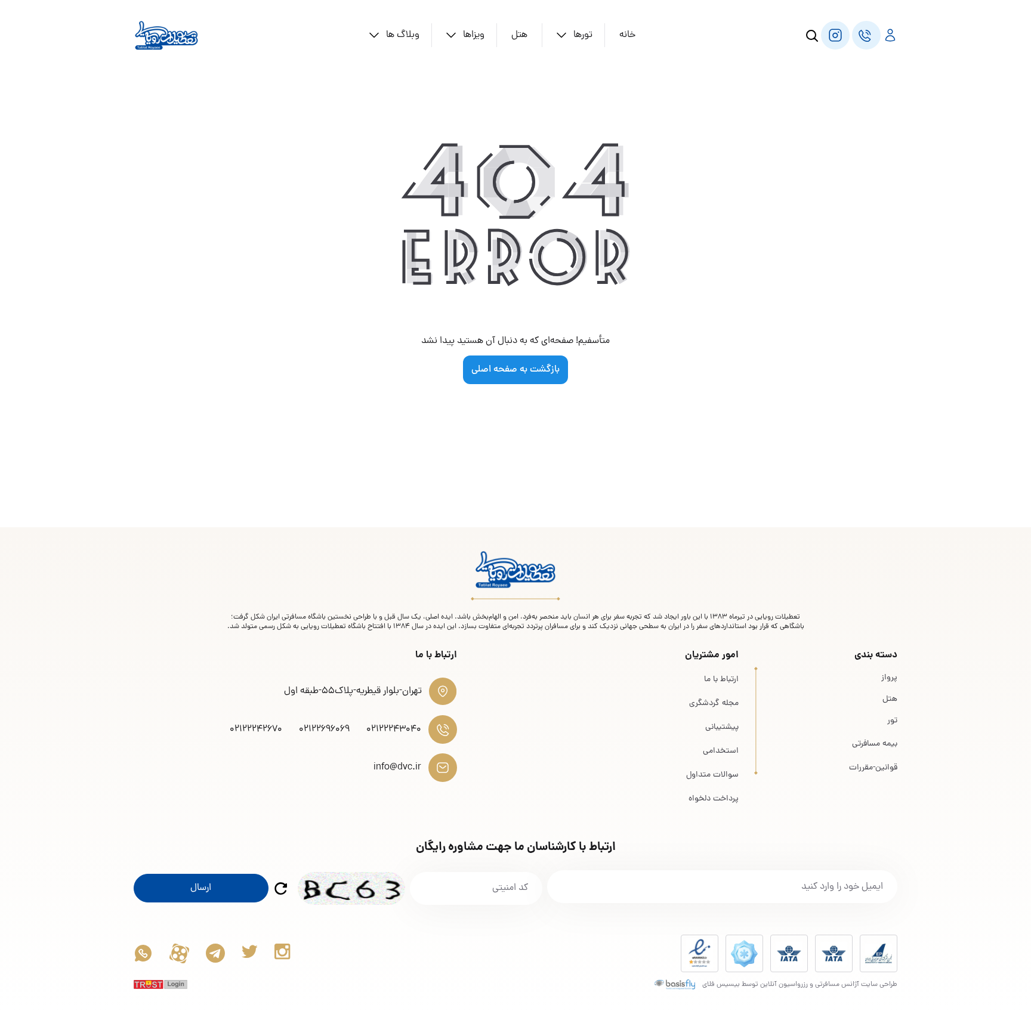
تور (892, 721)
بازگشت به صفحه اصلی (515, 370)
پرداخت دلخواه (714, 799)
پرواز (889, 678)
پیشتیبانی (722, 727)
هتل (519, 35)
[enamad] (699, 953)
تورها (582, 35)
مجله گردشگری (714, 703)
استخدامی (721, 751)
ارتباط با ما (721, 679)
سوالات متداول (712, 775)
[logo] (166, 35)
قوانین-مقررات (873, 768)
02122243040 (393, 729)
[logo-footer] (515, 569)
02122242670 (256, 729)
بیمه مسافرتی (874, 744)
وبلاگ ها (402, 35)
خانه (627, 35)
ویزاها (473, 35)
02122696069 (324, 729)
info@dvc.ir (397, 767)
